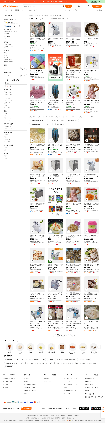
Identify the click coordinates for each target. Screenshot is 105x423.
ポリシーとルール (28, 393)
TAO (65, 415)
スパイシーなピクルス (72, 116)
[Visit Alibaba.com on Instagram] (95, 397)
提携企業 (87, 390)
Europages (76, 415)
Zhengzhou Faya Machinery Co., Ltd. (91, 181)
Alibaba (31, 15)
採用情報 (5, 387)
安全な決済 (26, 378)
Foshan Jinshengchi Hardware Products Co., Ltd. (91, 79)
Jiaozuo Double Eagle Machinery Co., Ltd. (73, 109)
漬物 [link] (60, 15)
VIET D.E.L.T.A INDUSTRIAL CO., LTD (37, 152)
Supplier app (51, 408)
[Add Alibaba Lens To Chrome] (26, 408)
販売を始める (88, 381)
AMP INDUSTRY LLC (53, 181)
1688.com (35, 415)
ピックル (57, 363)
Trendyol (70, 415)
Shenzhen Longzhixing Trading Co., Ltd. (91, 210)
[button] (63, 6)
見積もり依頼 (47, 381)
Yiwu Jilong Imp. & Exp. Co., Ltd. (55, 107)
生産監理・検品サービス (30, 390)
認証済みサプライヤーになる (92, 387)
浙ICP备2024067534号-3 (94, 420)
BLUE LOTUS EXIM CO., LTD (73, 151)
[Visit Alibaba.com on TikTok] (102, 397)
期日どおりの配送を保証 (30, 384)
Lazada (52, 415)
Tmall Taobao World (44, 415)
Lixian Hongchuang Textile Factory (37, 77)
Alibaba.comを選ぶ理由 (9, 378)
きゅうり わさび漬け (80, 363)
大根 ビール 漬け (68, 363)
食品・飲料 (38, 15)
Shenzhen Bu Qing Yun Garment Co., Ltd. (73, 211)
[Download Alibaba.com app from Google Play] (96, 408)
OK (24, 68)
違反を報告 (67, 393)
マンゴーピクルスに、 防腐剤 (56, 120)
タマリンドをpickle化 (70, 359)
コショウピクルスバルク (72, 120)
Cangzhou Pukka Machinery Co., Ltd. (37, 242)
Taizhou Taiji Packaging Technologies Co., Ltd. (73, 45)
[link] (103, 407)
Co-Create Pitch (7, 381)
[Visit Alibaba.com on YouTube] (99, 397)
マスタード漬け (29, 363)
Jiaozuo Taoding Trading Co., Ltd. (37, 210)
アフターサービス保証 (29, 387)
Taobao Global (59, 415)
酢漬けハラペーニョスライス (38, 120)
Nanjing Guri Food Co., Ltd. (73, 77)
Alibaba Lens (6, 408)
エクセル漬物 (50, 116)
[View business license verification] (67, 420)
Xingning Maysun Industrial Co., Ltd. (37, 109)
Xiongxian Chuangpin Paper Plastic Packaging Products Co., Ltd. (91, 151)
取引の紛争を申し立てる (70, 384)
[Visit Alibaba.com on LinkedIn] (89, 397)
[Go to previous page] (54, 335)
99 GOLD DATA (88, 45)
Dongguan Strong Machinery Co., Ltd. (73, 181)
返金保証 (26, 381)
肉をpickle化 (10, 359)
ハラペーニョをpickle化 (37, 116)
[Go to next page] (74, 335)
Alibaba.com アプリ (61, 408)
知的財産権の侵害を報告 (70, 390)
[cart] (84, 6)
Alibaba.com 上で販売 (90, 378)
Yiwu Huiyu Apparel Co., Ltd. (55, 152)
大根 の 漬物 (9, 366)
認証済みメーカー (48, 378)
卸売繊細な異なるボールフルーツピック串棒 (42, 124)
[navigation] (15, 176)
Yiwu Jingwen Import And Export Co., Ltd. (37, 48)
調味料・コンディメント (50, 15)
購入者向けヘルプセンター (71, 378)
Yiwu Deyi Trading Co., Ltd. (91, 111)
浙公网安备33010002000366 (79, 420)
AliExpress (29, 415)
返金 (65, 387)
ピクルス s (60, 116)
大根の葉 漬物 (93, 363)
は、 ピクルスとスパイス (22, 359)
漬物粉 (51, 359)
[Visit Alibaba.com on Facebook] (86, 397)
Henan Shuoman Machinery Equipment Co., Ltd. (55, 45)
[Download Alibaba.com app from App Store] (84, 408)
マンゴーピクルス (60, 124)
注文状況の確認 (89, 384)
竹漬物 (59, 359)
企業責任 (5, 384)
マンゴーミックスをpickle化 (44, 363)
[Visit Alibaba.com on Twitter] (92, 397)
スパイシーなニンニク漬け (39, 359)
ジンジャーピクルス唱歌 (87, 116)
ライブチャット (68, 381)
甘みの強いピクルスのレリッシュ (14, 363)
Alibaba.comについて (9, 374)
